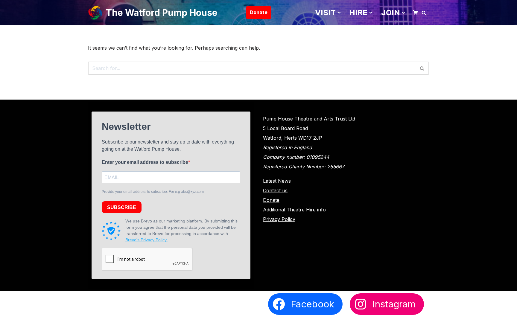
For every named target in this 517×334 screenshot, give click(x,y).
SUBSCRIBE (121, 207)
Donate (258, 12)
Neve (94, 326)
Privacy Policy (279, 219)
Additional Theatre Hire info (294, 210)
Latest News (277, 181)
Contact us (275, 190)
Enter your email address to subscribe (145, 162)
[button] (339, 13)
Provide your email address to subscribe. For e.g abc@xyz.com (153, 192)
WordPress (146, 326)
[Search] (424, 12)
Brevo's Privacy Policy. (146, 239)
